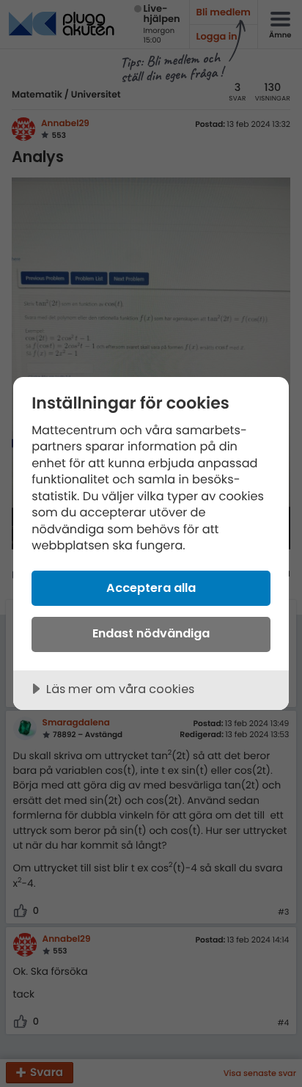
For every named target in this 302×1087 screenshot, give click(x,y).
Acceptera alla (151, 587)
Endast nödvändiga (151, 633)
